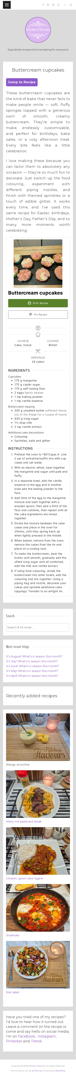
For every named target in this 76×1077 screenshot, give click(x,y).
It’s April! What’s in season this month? (32, 676)
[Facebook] (43, 5)
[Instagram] (58, 5)
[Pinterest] (53, 5)
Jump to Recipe (22, 82)
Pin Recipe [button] (40, 314)
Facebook (26, 1036)
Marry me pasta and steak (24, 821)
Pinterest (14, 1041)
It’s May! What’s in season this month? (32, 671)
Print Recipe (40, 303)
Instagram (47, 1036)
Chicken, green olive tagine (24, 878)
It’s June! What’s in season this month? (32, 666)
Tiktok (36, 1041)
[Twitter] (48, 5)
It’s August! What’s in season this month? (34, 656)
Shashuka (12, 935)
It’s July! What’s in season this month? (32, 661)
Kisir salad (12, 992)
